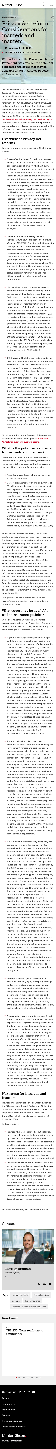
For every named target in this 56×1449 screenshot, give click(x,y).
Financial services (41, 1295)
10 (39, 1377)
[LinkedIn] (45, 1284)
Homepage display (20, 1295)
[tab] (16, 1377)
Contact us (9, 1392)
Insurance (16, 1300)
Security (6, 1415)
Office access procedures (14, 1426)
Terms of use (8, 1404)
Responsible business (12, 1421)
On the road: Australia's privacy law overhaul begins (27, 119)
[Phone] (39, 1284)
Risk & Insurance (32, 1300)
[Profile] (28, 1246)
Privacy (5, 1398)
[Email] (50, 1284)
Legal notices (8, 1409)
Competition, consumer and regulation (29, 1306)
